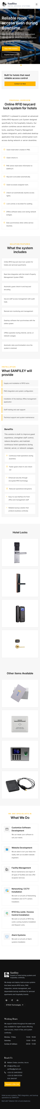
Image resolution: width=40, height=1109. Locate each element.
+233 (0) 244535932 (14, 1072)
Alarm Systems (19, 935)
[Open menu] (36, 4)
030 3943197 (12, 1078)
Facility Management (21, 868)
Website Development (22, 848)
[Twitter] (12, 1000)
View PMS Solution (12, 52)
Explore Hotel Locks (13, 58)
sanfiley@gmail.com (14, 1069)
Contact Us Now (20, 84)
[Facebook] (6, 1000)
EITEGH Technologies (13, 1005)
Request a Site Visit (12, 1084)
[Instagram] (17, 1000)
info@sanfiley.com (13, 1066)
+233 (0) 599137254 (14, 1075)
